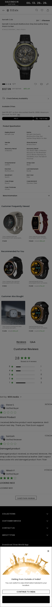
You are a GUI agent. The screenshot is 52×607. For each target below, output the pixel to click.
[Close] (26, 550)
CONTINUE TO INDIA (26, 591)
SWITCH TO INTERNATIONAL (26, 599)
